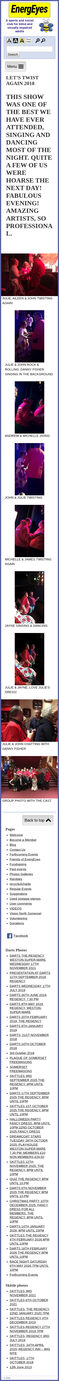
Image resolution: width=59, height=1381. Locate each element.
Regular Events (20, 889)
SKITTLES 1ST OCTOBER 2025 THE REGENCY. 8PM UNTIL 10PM (29, 1110)
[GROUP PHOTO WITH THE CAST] (29, 797)
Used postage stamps (25, 898)
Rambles (16, 879)
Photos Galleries (21, 874)
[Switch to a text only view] (28, 40)
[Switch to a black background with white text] (15, 40)
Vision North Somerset (25, 913)
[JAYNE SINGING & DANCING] (29, 622)
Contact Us (17, 849)
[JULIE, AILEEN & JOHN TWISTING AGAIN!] (29, 295)
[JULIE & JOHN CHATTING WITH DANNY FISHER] (29, 740)
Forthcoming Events (24, 854)
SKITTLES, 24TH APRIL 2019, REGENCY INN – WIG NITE (30, 1349)
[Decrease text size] (43, 40)
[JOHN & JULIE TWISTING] (29, 494)
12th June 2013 (21, 1367)
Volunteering (18, 918)
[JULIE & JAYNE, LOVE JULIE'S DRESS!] (29, 684)
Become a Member (23, 840)
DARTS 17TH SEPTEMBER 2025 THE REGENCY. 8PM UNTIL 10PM (30, 1097)
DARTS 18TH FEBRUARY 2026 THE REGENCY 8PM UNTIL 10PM (29, 1252)
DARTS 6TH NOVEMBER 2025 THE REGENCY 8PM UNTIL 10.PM (29, 1192)
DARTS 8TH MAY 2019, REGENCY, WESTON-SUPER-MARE (27, 1008)
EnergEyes (29, 9)
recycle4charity (20, 884)
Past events (18, 869)
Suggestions (18, 893)
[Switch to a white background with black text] (9, 40)
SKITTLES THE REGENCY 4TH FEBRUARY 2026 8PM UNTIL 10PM (29, 1239)
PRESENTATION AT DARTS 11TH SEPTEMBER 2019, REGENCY (30, 977)
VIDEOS (16, 908)
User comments (21, 903)
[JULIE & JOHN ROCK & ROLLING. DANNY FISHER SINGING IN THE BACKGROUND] (29, 361)
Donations (17, 923)
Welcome (16, 835)
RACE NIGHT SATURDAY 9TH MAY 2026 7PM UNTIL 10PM (29, 1266)
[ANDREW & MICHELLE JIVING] (29, 432)
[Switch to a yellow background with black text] (22, 40)
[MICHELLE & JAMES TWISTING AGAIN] (29, 556)
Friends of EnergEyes (25, 859)
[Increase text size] (37, 40)
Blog (13, 844)
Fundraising (18, 864)
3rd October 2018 (22, 1053)
